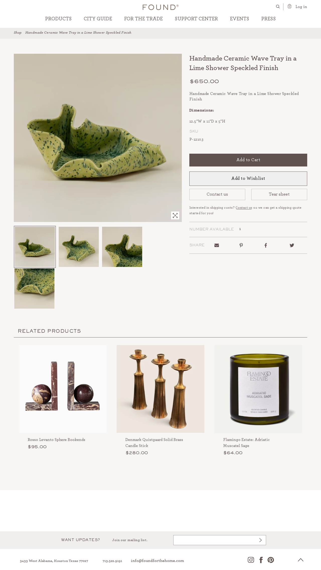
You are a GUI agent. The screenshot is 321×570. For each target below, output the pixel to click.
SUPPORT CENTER (196, 18)
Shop (18, 32)
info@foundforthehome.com (157, 561)
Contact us (217, 194)
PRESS (268, 18)
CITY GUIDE (98, 18)
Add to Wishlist (248, 178)
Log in (301, 7)
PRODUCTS (58, 18)
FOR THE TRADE (143, 18)
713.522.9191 (112, 561)
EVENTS (239, 18)
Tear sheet (279, 194)
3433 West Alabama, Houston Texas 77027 (54, 561)
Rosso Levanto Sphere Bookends (56, 440)
